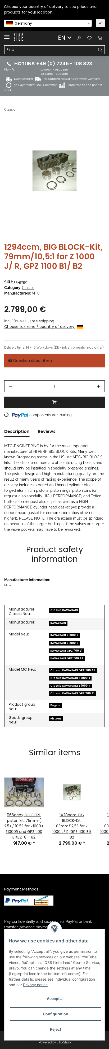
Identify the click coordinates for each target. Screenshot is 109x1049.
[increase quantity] (99, 386)
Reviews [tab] (47, 431)
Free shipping (42, 321)
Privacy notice (35, 984)
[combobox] (48, 23)
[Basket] (100, 38)
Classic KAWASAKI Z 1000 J (70, 678)
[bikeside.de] (18, 37)
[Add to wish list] (93, 132)
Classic (28, 288)
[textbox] (48, 23)
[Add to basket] (54, 402)
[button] (79, 38)
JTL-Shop (64, 1042)
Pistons (55, 719)
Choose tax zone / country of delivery (39, 326)
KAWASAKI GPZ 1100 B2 (66, 658)
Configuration (55, 1014)
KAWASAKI (58, 623)
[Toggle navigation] (7, 34)
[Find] (100, 49)
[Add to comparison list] (80, 132)
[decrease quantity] (10, 386)
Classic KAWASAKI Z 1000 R (70, 686)
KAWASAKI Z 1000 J (64, 635)
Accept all (56, 998)
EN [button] (61, 37)
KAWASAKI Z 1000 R (64, 643)
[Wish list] (89, 38)
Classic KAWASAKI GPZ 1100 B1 (72, 693)
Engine (55, 705)
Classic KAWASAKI (64, 610)
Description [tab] (16, 431)
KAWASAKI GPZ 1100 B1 (66, 651)
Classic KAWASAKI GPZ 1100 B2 (72, 670)
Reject (55, 1029)
